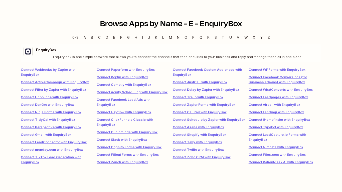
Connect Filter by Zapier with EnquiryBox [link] (53, 90)
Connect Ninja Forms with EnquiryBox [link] (51, 112)
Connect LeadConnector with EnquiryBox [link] (54, 142)
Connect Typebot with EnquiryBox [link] (276, 127)
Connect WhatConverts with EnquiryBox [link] (281, 90)
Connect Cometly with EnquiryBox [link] (124, 84)
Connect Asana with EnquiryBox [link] (198, 127)
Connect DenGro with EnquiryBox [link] (47, 104)
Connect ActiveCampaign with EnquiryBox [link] (55, 82)
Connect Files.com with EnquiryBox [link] (277, 154)
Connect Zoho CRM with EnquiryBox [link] (202, 157)
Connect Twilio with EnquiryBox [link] (198, 150)
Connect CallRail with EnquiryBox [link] (200, 112)
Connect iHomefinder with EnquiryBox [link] (279, 120)
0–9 (75, 37)
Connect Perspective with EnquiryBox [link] (51, 127)
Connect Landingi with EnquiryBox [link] (276, 112)
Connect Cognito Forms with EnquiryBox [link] (129, 147)
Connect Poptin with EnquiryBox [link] (122, 77)
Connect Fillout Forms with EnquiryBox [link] (128, 154)
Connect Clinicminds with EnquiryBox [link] (127, 132)
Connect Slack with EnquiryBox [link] (122, 140)
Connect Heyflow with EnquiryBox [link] (124, 112)
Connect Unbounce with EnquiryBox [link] (49, 97)
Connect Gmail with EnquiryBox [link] (46, 134)
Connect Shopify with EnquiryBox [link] (199, 134)
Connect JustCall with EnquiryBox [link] (200, 82)
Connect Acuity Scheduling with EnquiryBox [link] (132, 92)
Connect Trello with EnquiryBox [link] (198, 97)
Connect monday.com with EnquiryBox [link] (52, 150)
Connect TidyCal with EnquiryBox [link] (48, 120)
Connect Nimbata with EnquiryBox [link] (276, 147)
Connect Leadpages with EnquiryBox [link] (278, 97)
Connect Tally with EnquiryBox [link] (197, 142)
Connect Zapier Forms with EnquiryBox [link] (204, 104)
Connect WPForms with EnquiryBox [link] (277, 70)
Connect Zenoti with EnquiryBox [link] (122, 162)
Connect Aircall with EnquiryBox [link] (274, 104)
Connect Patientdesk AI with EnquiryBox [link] (281, 162)
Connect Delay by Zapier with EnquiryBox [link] (206, 90)
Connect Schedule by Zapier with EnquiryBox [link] (209, 120)
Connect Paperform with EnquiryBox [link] (126, 70)
